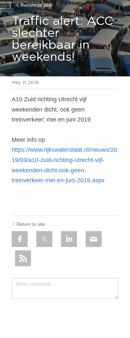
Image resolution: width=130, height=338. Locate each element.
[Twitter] (44, 239)
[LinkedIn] (69, 239)
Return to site (36, 5)
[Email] (94, 239)
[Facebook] (20, 239)
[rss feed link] (23, 258)
